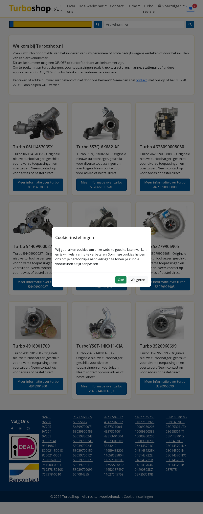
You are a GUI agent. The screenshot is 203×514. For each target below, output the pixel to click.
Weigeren (138, 280)
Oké (121, 280)
